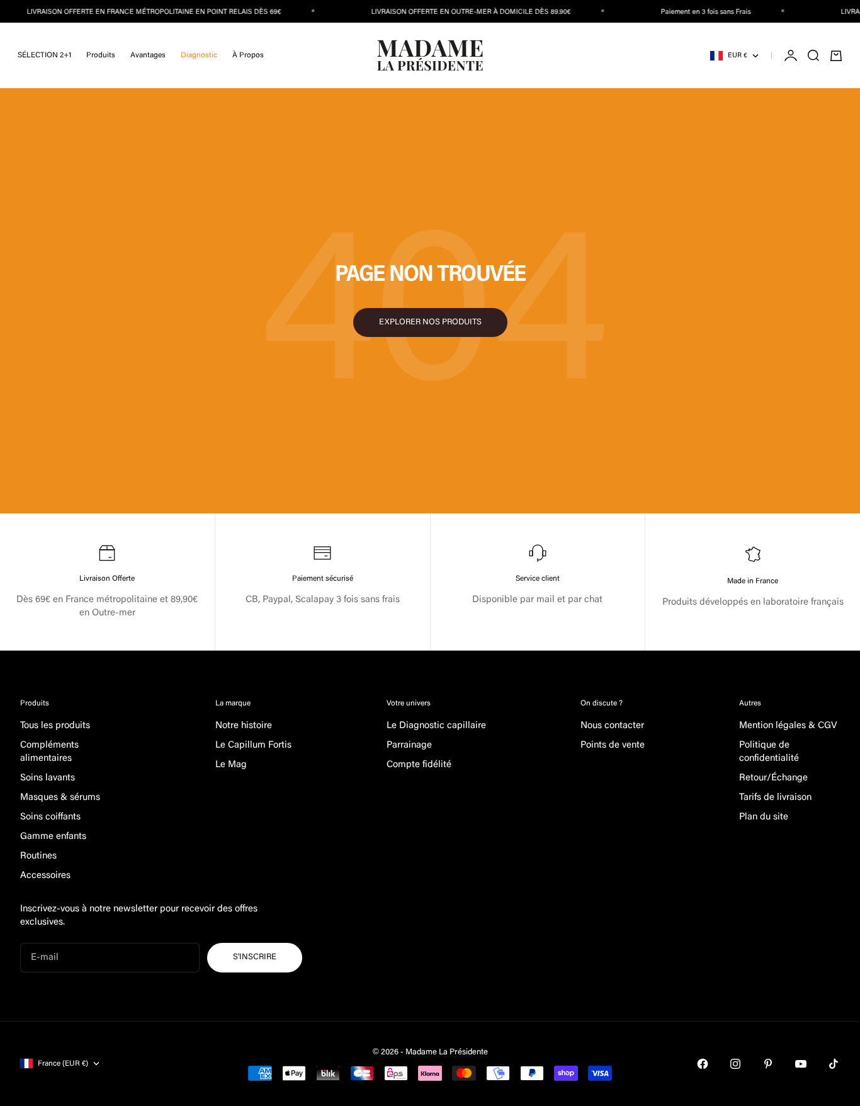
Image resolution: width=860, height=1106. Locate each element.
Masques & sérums (60, 797)
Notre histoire (243, 726)
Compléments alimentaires (49, 752)
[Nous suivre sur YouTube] (801, 1064)
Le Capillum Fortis (253, 745)
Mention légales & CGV (788, 726)
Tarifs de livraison (775, 797)
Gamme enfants (53, 836)
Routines (38, 856)
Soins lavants (47, 778)
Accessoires (45, 876)
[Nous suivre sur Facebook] (702, 1064)
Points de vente (612, 745)
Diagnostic (199, 55)
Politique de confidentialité (769, 752)
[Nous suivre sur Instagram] (735, 1064)
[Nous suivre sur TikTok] (833, 1064)
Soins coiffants (50, 817)
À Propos (248, 55)
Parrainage (409, 745)
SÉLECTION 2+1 (44, 55)
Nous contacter (612, 726)
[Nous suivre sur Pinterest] (768, 1064)
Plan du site (763, 817)
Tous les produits (55, 726)
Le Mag (231, 765)
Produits (100, 55)
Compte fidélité (419, 765)
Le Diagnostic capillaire (436, 726)
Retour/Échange (773, 778)
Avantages (148, 55)
